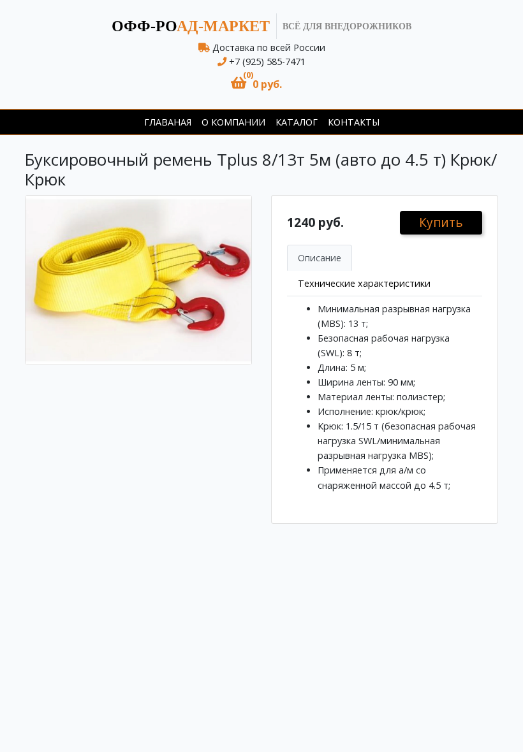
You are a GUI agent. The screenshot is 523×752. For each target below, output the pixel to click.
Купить (441, 222)
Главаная (167, 122)
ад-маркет (191, 26)
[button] (256, 83)
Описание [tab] (319, 258)
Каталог (297, 122)
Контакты (353, 122)
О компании (233, 122)
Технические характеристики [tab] (364, 283)
